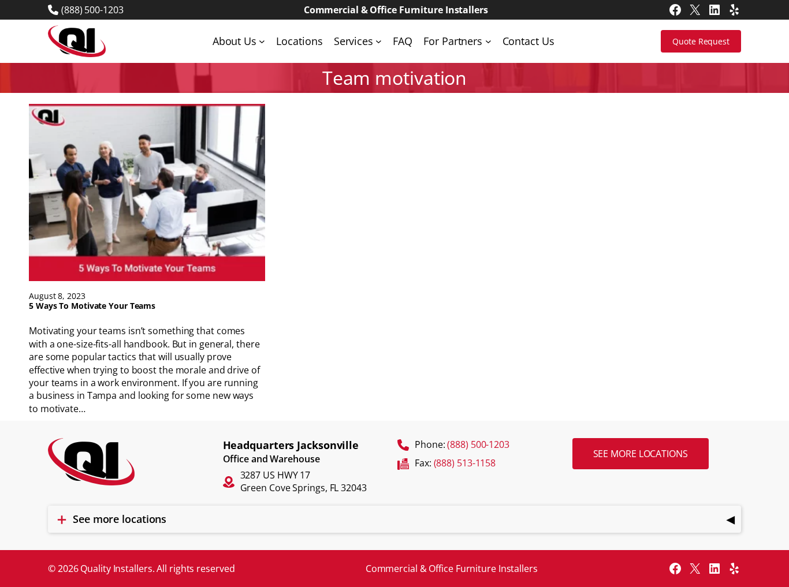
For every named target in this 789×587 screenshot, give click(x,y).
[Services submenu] (378, 41)
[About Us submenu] (262, 41)
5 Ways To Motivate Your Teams (92, 306)
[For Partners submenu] (488, 41)
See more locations (640, 453)
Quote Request (701, 41)
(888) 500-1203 (92, 9)
